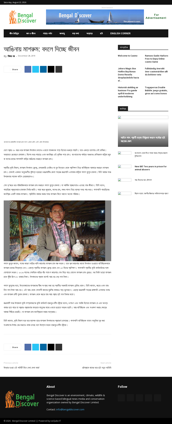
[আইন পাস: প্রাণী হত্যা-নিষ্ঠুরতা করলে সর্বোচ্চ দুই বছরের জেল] (143, 131)
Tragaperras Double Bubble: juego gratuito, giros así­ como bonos (156, 90)
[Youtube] (165, 2)
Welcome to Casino (127, 55)
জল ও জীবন (30, 33)
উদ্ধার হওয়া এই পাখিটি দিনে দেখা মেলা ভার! (21, 367)
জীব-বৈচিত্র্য (14, 33)
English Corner (120, 33)
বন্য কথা (75, 33)
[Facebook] (143, 2)
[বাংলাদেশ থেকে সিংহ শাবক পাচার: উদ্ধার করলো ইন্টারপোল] (124, 156)
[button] (138, 2)
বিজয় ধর (11, 56)
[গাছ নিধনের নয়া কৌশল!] (124, 183)
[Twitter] (160, 2)
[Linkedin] (154, 2)
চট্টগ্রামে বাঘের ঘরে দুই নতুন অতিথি (96, 367)
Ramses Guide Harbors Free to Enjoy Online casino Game (156, 58)
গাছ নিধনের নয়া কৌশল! (143, 180)
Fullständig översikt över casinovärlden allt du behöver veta (156, 71)
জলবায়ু (62, 33)
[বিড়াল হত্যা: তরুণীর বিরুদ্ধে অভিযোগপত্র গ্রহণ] (124, 197)
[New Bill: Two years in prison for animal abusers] (124, 170)
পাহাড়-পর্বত (47, 33)
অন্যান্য (90, 33)
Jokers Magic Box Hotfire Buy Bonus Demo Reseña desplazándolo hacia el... (128, 74)
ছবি (101, 33)
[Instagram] (149, 2)
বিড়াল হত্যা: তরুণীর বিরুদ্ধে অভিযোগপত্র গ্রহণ (151, 193)
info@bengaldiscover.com (70, 409)
